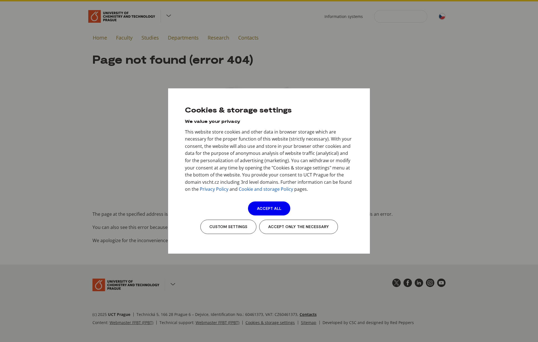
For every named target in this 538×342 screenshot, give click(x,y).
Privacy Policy (214, 189)
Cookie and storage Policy (266, 189)
